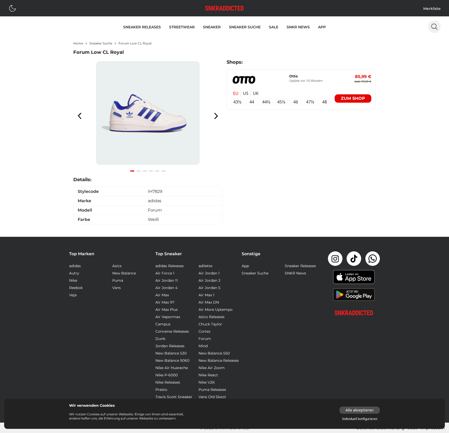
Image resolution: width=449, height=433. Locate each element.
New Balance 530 (171, 353)
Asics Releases (211, 316)
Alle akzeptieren (360, 410)
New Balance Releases (219, 360)
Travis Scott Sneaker (173, 397)
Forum (205, 338)
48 (324, 102)
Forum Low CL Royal (134, 43)
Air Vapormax (167, 316)
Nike (73, 280)
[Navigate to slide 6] (163, 171)
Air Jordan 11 (166, 280)
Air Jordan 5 (209, 287)
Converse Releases (172, 331)
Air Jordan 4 (166, 287)
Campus (162, 324)
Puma (117, 280)
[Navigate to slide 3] (145, 171)
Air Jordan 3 (209, 280)
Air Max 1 (206, 295)
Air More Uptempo (216, 309)
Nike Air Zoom (212, 367)
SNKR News (298, 27)
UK (256, 93)
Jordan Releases (169, 346)
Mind (203, 346)
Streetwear (182, 27)
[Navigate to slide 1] (132, 171)
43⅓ (237, 102)
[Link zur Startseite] (354, 313)
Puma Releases (212, 389)
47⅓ (310, 102)
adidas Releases (169, 266)
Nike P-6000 (166, 375)
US (245, 93)
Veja (73, 295)
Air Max (162, 295)
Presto (161, 389)
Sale (273, 27)
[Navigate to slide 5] (157, 171)
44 (251, 102)
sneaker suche (100, 43)
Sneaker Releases (142, 27)
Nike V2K (207, 382)
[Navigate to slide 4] (151, 171)
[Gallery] (148, 116)
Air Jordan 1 (209, 273)
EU (236, 93)
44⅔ (266, 102)
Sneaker (212, 27)
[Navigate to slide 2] (138, 171)
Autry (74, 273)
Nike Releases (167, 382)
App (322, 27)
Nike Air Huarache (171, 367)
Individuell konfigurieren (359, 419)
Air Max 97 (164, 302)
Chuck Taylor (210, 324)
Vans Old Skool (212, 397)
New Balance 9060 (172, 360)
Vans (116, 287)
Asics (117, 266)
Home (78, 43)
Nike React (208, 375)
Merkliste (432, 8)
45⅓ (281, 102)
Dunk (160, 338)
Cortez (204, 331)
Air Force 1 (164, 273)
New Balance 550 (214, 353)
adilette (205, 266)
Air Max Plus (166, 309)
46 (295, 102)
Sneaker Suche (245, 27)
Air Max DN (209, 302)
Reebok (76, 287)
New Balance (124, 273)
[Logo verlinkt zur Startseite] (224, 8)
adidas (75, 266)
